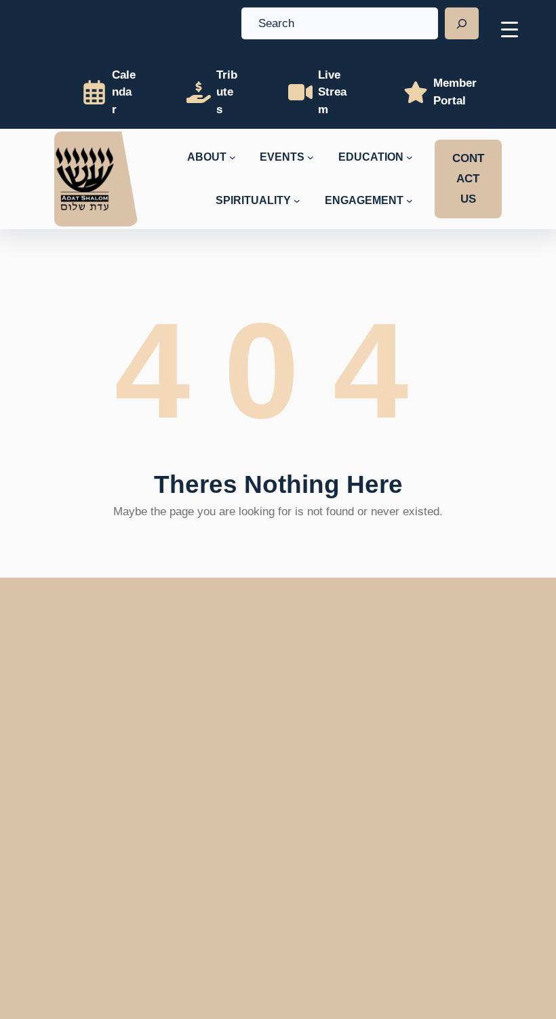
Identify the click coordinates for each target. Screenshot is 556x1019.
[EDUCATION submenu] (409, 157)
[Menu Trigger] (509, 28)
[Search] (462, 23)
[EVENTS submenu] (310, 157)
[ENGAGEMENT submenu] (409, 200)
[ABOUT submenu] (232, 157)
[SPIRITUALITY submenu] (297, 200)
